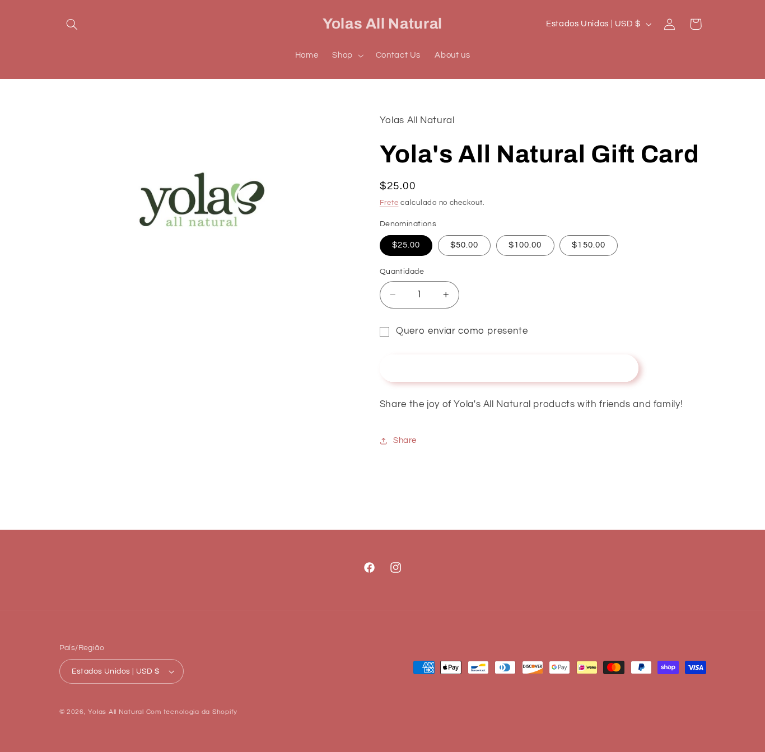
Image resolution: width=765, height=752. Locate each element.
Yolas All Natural (116, 712)
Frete (389, 203)
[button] (72, 24)
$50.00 (464, 245)
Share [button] (405, 440)
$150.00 (588, 245)
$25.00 (406, 245)
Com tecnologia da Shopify (191, 712)
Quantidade (402, 271)
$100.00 (525, 245)
